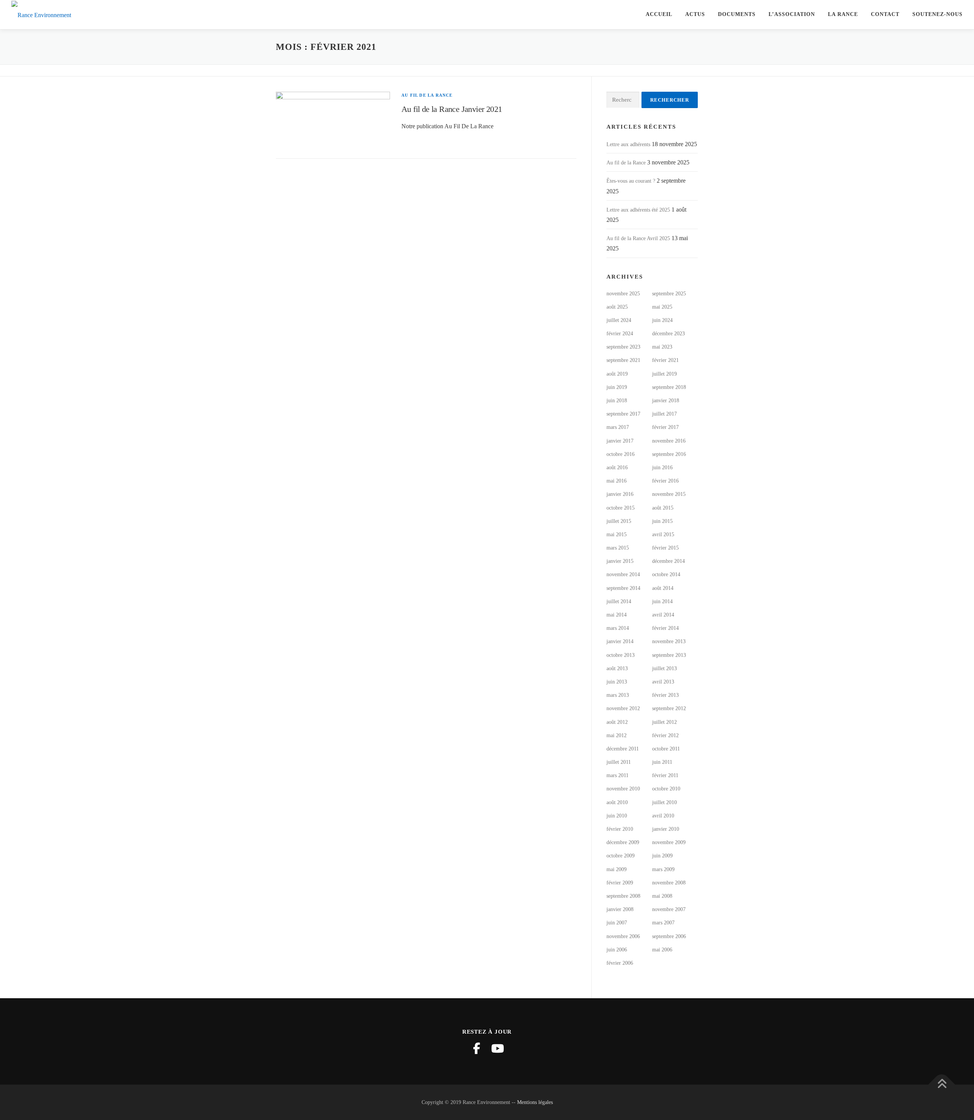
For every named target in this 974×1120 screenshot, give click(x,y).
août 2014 (662, 588)
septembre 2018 (669, 387)
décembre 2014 (668, 561)
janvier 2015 (619, 561)
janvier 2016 (619, 494)
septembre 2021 (623, 360)
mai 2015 (616, 534)
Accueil (659, 14)
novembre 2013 (669, 641)
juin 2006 (616, 950)
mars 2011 (617, 775)
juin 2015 (662, 521)
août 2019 (617, 374)
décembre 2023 (668, 333)
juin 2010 (616, 816)
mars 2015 (617, 548)
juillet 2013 (664, 668)
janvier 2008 (619, 909)
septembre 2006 (669, 936)
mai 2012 (616, 735)
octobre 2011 (666, 749)
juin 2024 (662, 320)
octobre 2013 (620, 655)
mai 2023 (662, 347)
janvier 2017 (619, 441)
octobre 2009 (620, 856)
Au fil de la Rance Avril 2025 (638, 238)
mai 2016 (616, 481)
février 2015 (665, 548)
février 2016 (665, 481)
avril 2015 (663, 534)
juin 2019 (616, 387)
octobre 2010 (666, 789)
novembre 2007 (669, 909)
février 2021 (665, 360)
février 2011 (665, 775)
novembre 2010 (623, 789)
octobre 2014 (666, 574)
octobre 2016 (620, 454)
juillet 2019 (664, 374)
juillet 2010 (664, 802)
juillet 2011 (618, 762)
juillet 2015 (618, 521)
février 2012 (665, 735)
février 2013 (665, 695)
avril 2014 (663, 615)
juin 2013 (616, 682)
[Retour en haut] (941, 1084)
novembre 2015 (669, 494)
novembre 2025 (623, 293)
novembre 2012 (623, 708)
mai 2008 (662, 896)
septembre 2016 (669, 454)
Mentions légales (535, 1102)
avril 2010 (663, 816)
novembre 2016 (669, 441)
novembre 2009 (669, 842)
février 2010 (619, 829)
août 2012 (617, 722)
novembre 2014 (623, 574)
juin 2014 (662, 601)
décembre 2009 (622, 842)
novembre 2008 (669, 883)
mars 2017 (617, 427)
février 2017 (665, 427)
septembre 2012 (669, 708)
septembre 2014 (623, 588)
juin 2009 (662, 856)
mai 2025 (662, 307)
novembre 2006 (623, 936)
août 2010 (617, 802)
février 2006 (619, 963)
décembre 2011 (622, 749)
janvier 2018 (665, 400)
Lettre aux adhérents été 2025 (638, 210)
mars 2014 (617, 628)
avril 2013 (663, 682)
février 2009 (619, 883)
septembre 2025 (669, 293)
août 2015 (662, 508)
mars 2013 (617, 695)
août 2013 (617, 668)
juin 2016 (662, 467)
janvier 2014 (619, 641)
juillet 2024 (618, 320)
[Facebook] (476, 1048)
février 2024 (619, 333)
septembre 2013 (669, 655)
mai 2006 (662, 950)
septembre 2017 (623, 414)
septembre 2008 (623, 896)
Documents (737, 14)
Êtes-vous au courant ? (630, 181)
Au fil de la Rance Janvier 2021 (451, 109)
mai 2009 (616, 869)
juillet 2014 (618, 601)
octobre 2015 (620, 508)
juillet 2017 (664, 414)
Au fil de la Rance (427, 95)
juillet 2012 (664, 722)
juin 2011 (662, 762)
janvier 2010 (665, 829)
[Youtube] (497, 1048)
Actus (695, 14)
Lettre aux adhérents (628, 144)
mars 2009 (663, 869)
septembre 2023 (623, 347)
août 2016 (617, 467)
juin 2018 (616, 400)
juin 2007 (616, 923)
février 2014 (665, 628)
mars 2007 (663, 923)
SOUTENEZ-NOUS (937, 14)
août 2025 (617, 307)
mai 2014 (616, 615)
